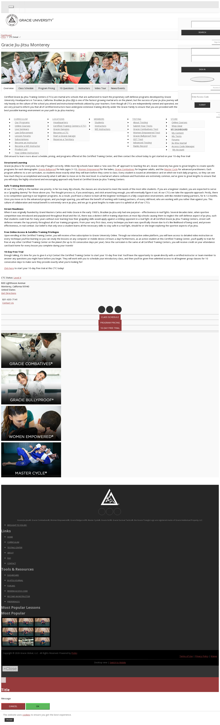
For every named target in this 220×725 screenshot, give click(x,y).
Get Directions (8, 293)
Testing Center (14, 547)
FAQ (9, 558)
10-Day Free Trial (110, 328)
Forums (11, 585)
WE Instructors (102, 129)
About (10, 552)
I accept (9, 720)
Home (10, 537)
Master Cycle (171, 169)
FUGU (74, 653)
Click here (9, 268)
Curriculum (13, 542)
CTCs (3, 37)
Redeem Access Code (17, 591)
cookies (26, 714)
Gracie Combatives (124, 169)
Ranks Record (140, 145)
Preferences (13, 601)
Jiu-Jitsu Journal (15, 580)
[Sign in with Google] (202, 79)
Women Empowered (89, 169)
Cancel (13, 706)
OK (37, 706)
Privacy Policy (201, 656)
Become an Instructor (18, 596)
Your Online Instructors (27, 152)
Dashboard (6, 35)
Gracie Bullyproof (47, 169)
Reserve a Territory (63, 139)
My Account (178, 149)
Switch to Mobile (118, 662)
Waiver (214, 656)
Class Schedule (110, 317)
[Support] (11, 3)
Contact (11, 563)
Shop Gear (177, 125)
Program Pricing (110, 322)
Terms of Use (186, 656)
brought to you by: (17, 525)
